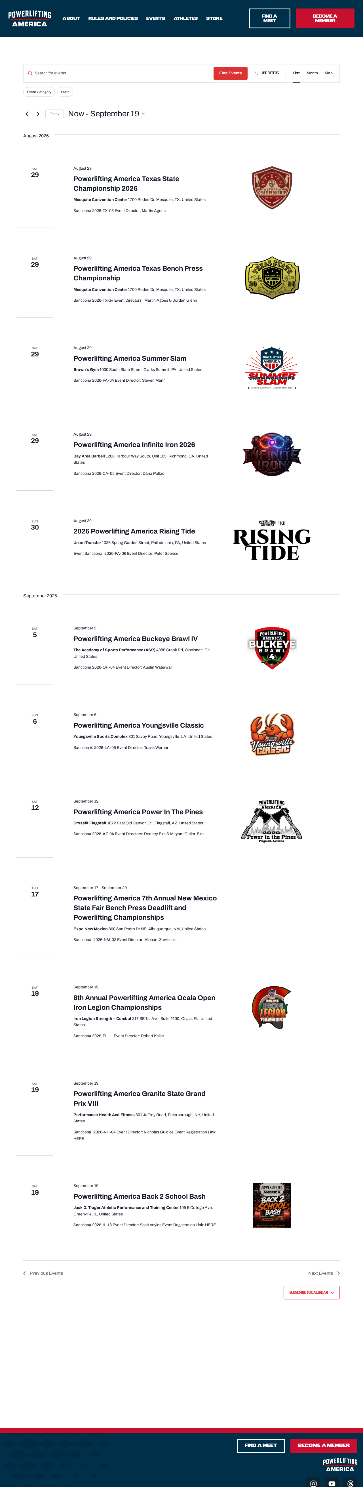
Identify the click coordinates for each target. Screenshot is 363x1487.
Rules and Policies (113, 18)
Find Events (230, 73)
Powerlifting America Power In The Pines (138, 812)
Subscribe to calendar (309, 1293)
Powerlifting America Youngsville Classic (138, 725)
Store (214, 18)
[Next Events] (37, 113)
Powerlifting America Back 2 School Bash (139, 1196)
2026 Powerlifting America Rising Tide (134, 531)
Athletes (186, 18)
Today (54, 114)
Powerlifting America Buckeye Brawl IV (135, 638)
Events (155, 18)
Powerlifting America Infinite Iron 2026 (134, 444)
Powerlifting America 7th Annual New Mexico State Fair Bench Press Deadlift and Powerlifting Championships (145, 907)
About (71, 18)
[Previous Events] (26, 113)
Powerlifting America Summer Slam (129, 358)
